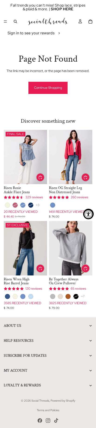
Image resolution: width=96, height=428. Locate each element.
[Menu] (5, 21)
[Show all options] (37, 205)
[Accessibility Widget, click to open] (88, 214)
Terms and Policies (48, 410)
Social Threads (40, 401)
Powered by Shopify (63, 401)
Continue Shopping (48, 88)
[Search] (15, 21)
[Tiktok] (56, 420)
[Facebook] (40, 420)
